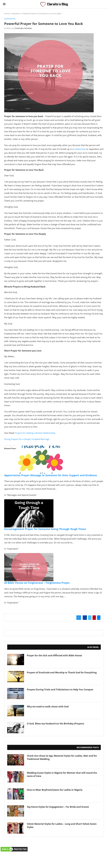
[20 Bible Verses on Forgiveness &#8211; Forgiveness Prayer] (28, 555)
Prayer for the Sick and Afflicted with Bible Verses (54, 655)
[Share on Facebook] (85, 617)
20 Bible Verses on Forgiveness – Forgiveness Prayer (37, 582)
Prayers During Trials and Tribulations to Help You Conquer (60, 689)
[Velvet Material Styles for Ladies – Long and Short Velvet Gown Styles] (15, 828)
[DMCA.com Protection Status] (14, 848)
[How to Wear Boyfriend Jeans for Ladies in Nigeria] (15, 794)
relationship (80, 149)
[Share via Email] (98, 617)
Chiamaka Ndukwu (23, 28)
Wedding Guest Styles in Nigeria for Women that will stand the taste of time (62, 774)
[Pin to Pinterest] (94, 617)
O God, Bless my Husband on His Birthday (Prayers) (55, 723)
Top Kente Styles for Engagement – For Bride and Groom (58, 806)
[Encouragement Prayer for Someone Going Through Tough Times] (28, 501)
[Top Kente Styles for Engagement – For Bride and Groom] (15, 811)
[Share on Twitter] (89, 617)
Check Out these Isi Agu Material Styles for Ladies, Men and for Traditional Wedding (62, 757)
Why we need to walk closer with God (48, 706)
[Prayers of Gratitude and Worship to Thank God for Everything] (15, 676)
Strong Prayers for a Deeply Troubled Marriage (26, 439)
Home (6, 13)
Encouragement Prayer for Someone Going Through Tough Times (45, 529)
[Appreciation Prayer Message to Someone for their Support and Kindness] (40, 447)
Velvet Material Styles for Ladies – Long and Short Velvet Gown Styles (62, 825)
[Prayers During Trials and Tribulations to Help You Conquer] (15, 693)
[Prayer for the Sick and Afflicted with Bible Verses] (15, 659)
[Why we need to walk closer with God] (15, 710)
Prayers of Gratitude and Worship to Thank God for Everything (62, 672)
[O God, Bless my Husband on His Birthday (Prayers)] (15, 727)
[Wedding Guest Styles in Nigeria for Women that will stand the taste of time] (15, 777)
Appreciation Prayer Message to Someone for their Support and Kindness (50, 475)
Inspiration (15, 13)
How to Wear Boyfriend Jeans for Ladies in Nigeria (54, 789)
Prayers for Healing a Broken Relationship (35, 432)
